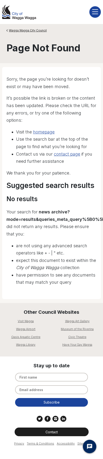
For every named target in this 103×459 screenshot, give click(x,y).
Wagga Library (25, 344)
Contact (52, 432)
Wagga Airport (25, 329)
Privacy (19, 443)
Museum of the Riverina (77, 329)
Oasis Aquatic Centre (25, 337)
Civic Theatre (77, 337)
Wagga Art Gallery (77, 321)
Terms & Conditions (40, 443)
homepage (44, 131)
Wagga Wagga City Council (28, 30)
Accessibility (66, 443)
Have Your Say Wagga (77, 344)
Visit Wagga (26, 321)
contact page (67, 154)
